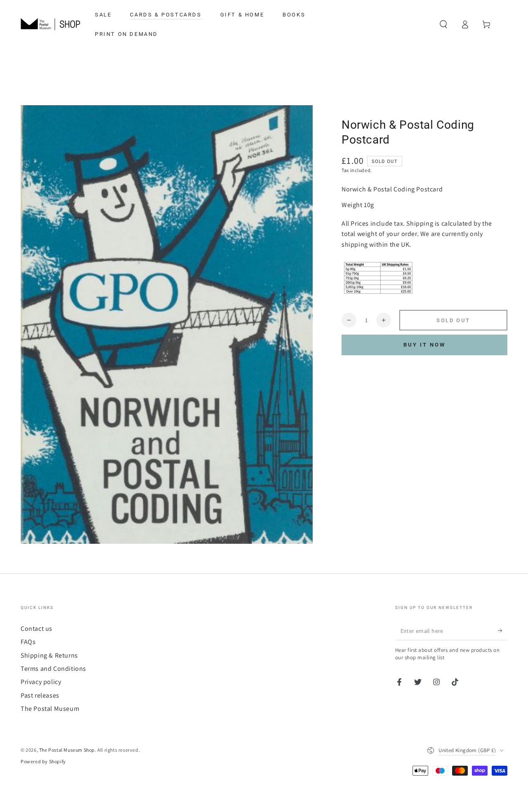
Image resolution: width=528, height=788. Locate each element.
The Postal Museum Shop (67, 750)
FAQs (28, 641)
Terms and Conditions (53, 668)
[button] (443, 24)
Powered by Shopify (43, 761)
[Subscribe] (502, 631)
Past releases (40, 695)
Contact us (36, 628)
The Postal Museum (50, 708)
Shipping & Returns (49, 655)
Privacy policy (41, 681)
